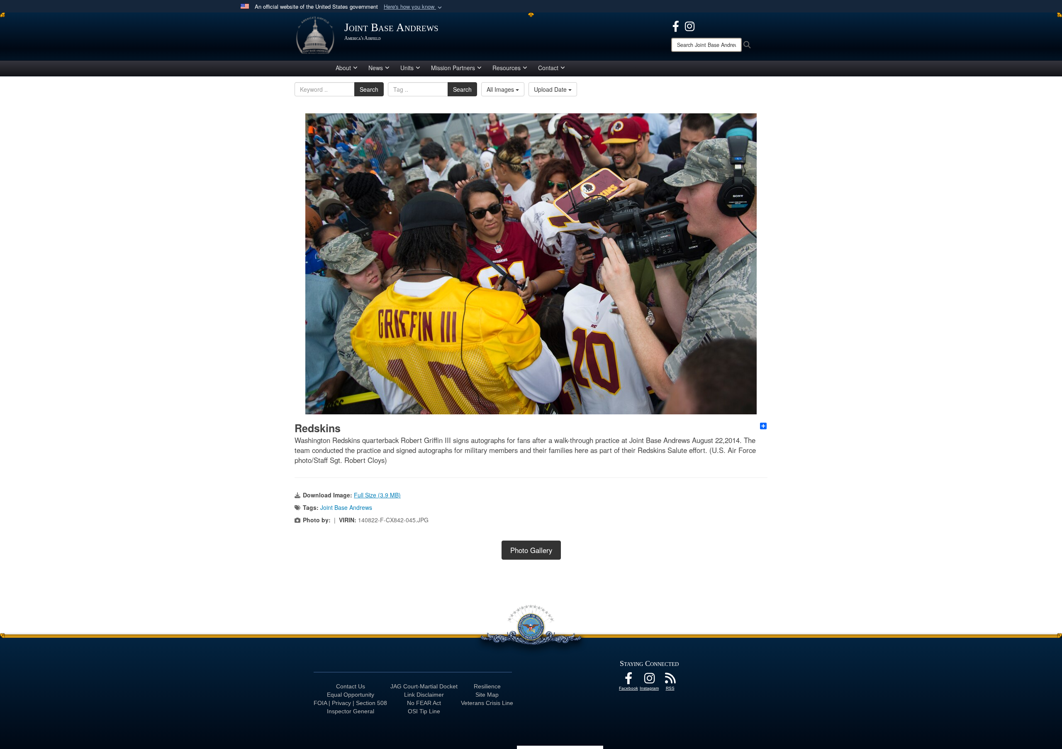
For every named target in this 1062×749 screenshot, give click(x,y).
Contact (548, 68)
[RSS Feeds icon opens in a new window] (670, 680)
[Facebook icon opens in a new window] (675, 25)
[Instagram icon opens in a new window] (689, 25)
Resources (506, 68)
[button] (413, 6)
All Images (501, 89)
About (343, 68)
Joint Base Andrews (346, 507)
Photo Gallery (531, 550)
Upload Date (551, 89)
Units (407, 68)
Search (369, 89)
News (375, 68)
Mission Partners (453, 68)
